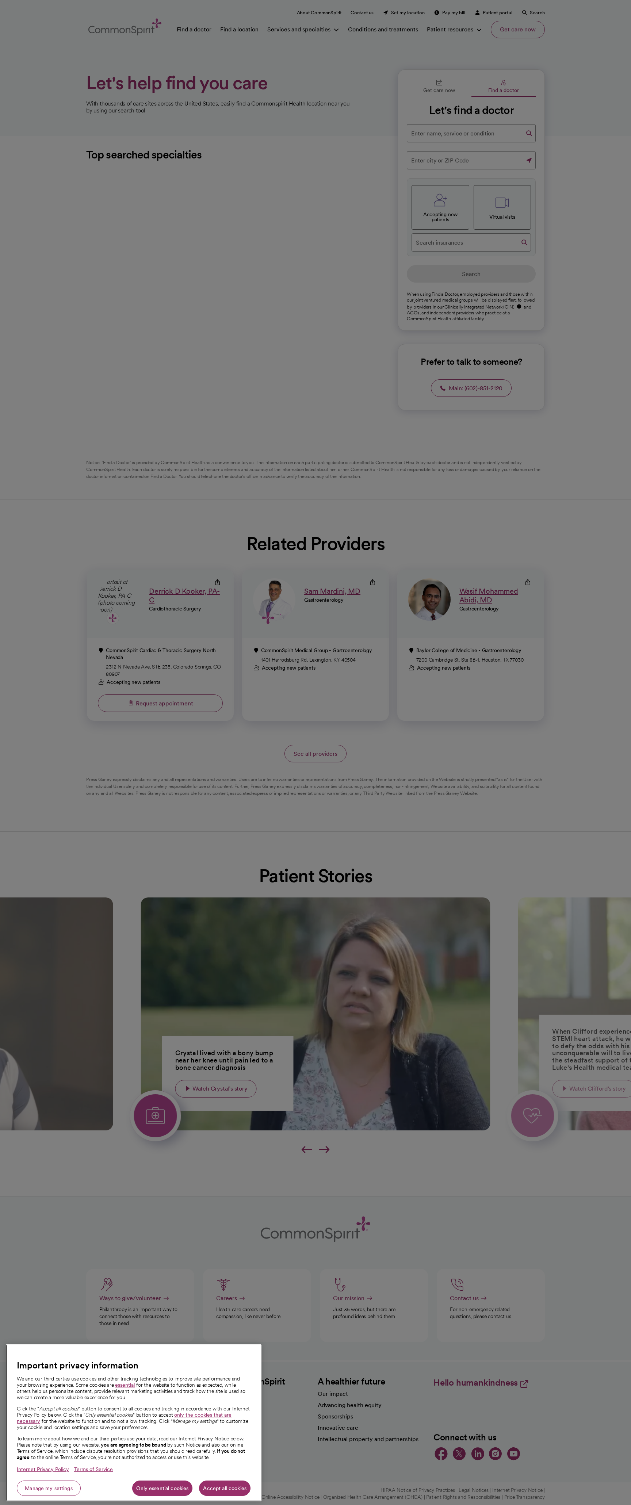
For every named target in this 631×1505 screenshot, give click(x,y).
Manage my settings (49, 1488)
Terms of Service (93, 1469)
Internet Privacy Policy (43, 1469)
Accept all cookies (224, 1488)
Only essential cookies (162, 1488)
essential (125, 1385)
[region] (133, 1422)
